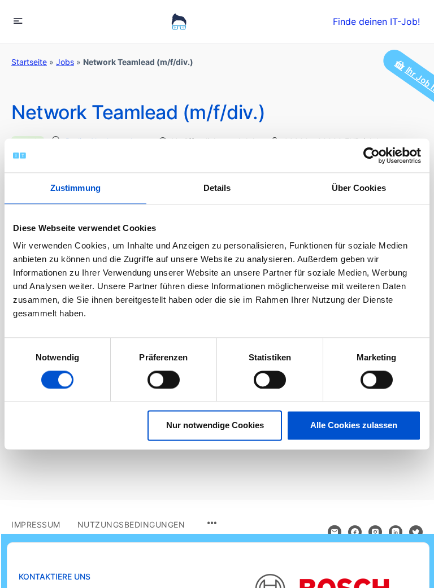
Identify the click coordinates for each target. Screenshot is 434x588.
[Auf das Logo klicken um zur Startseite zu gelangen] (178, 21)
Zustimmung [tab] (75, 188)
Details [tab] (217, 188)
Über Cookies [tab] (359, 188)
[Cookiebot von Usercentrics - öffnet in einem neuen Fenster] (371, 155)
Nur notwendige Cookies (215, 425)
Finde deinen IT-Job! (376, 21)
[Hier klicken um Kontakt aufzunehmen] (334, 532)
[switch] (163, 380)
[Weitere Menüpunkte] (212, 524)
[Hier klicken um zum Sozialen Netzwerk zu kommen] (355, 532)
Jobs (65, 62)
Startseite (29, 62)
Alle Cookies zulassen (353, 425)
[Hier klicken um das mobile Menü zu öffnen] (18, 20)
